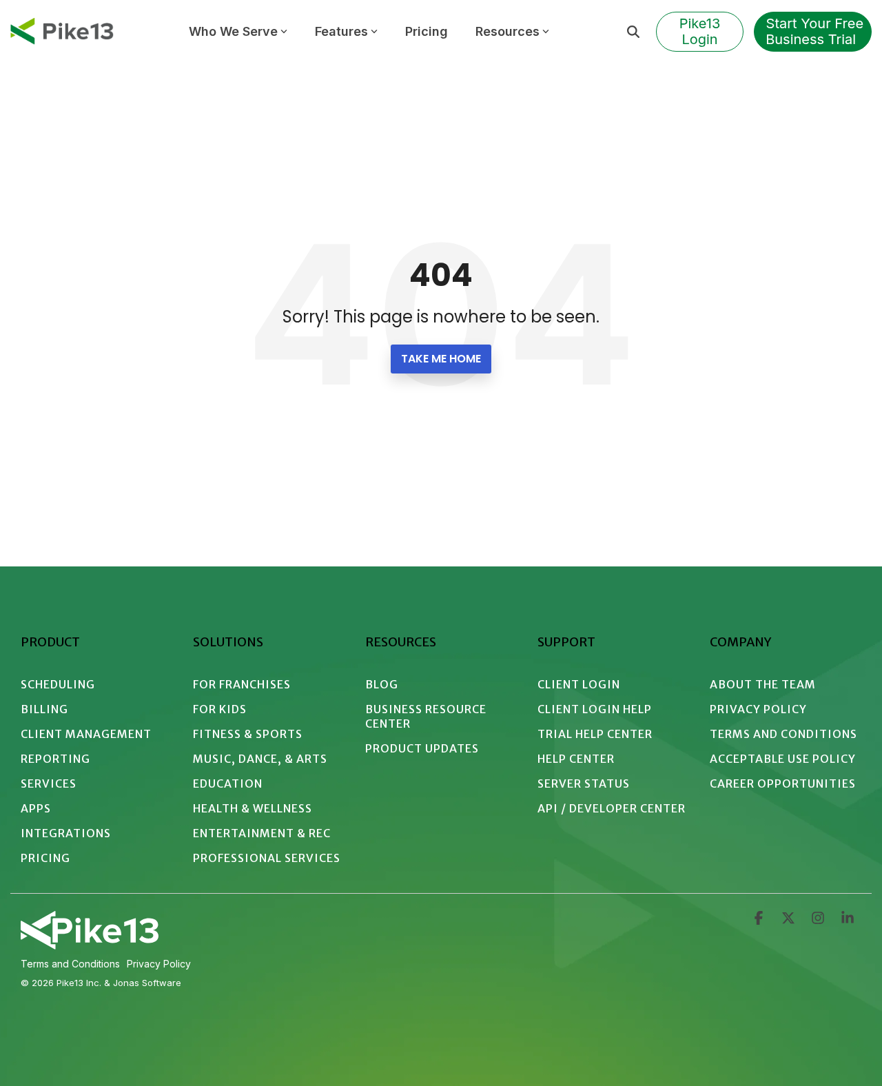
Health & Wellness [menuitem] (252, 808)
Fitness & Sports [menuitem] (247, 734)
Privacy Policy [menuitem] (758, 709)
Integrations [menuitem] (66, 833)
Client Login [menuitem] (578, 684)
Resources (507, 31)
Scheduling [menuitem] (58, 684)
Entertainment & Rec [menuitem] (262, 833)
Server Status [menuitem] (583, 783)
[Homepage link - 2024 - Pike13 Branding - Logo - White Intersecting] (89, 944)
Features (341, 31)
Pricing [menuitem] (45, 858)
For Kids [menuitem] (220, 709)
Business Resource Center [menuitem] (427, 716)
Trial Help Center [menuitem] (595, 734)
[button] (759, 920)
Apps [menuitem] (36, 808)
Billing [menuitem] (44, 709)
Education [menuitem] (228, 783)
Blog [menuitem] (381, 684)
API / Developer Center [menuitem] (611, 808)
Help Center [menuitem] (576, 759)
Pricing (426, 31)
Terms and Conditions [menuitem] (783, 734)
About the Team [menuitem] (763, 684)
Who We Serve (233, 31)
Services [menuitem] (48, 783)
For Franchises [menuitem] (242, 684)
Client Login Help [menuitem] (594, 709)
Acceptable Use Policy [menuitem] (783, 759)
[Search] (633, 32)
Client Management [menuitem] (86, 734)
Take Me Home (441, 359)
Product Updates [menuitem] (422, 748)
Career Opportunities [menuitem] (783, 783)
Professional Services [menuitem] (266, 858)
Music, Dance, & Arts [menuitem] (260, 759)
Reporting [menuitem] (55, 759)
